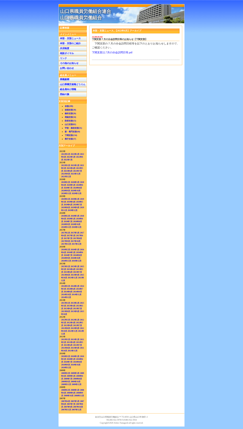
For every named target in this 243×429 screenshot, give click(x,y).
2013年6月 (68, 308)
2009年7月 (68, 379)
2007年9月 (68, 407)
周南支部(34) (70, 117)
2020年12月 (76, 193)
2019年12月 (73, 210)
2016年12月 (76, 261)
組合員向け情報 (67, 89)
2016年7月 (68, 255)
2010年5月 (71, 359)
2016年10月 (76, 258)
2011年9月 (75, 348)
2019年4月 (71, 202)
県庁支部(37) (70, 139)
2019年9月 (75, 207)
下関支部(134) (71, 135)
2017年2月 (65, 233)
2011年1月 (65, 339)
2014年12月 (66, 297)
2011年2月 (75, 339)
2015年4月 (71, 269)
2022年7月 (68, 160)
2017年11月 (66, 244)
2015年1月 (65, 266)
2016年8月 (77, 255)
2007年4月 (65, 401)
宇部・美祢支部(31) (73, 128)
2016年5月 (71, 252)
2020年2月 (65, 182)
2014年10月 (66, 294)
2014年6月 (71, 289)
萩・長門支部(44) (72, 132)
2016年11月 (66, 261)
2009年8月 (77, 379)
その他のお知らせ (69, 63)
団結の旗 (64, 94)
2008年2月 (65, 390)
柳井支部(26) (70, 113)
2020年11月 (66, 193)
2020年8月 (77, 188)
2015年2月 (75, 266)
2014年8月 (68, 292)
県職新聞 (64, 79)
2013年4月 (71, 306)
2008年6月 (71, 393)
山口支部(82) (70, 124)
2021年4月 (71, 168)
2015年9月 (75, 275)
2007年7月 (71, 404)
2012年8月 (65, 328)
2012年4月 (71, 322)
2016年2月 (65, 249)
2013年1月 (65, 303)
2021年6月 (68, 171)
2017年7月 (68, 238)
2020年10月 (76, 190)
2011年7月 (77, 345)
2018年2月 (65, 216)
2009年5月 (71, 376)
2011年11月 (73, 351)
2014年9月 (77, 292)
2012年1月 (65, 320)
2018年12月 (76, 227)
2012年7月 (77, 325)
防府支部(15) (70, 121)
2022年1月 (65, 154)
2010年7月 (68, 362)
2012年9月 (75, 328)
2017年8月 (77, 238)
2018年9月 (65, 224)
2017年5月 (71, 235)
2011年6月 (68, 345)
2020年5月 (71, 185)
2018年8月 (77, 221)
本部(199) (69, 106)
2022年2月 (75, 154)
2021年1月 (65, 165)
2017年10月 (76, 241)
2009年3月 (75, 373)
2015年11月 (73, 278)
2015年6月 (68, 272)
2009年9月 (65, 381)
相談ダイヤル (66, 53)
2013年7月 (77, 308)
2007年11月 (66, 410)
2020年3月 (75, 182)
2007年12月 (76, 410)
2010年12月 (66, 367)
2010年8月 (77, 362)
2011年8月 (65, 348)
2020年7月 (68, 188)
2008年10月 (69, 395)
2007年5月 (75, 401)
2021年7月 (77, 171)
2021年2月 (75, 165)
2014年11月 (76, 294)
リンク (63, 58)
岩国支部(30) (70, 110)
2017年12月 (76, 244)
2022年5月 (71, 157)
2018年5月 (71, 219)
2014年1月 (65, 286)
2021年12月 (66, 176)
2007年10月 (78, 407)
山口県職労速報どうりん (72, 84)
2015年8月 (65, 275)
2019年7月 (77, 205)
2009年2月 (65, 373)
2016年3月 (75, 249)
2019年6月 (68, 205)
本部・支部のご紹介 (70, 43)
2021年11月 (76, 174)
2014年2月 (75, 286)
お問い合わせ (66, 68)
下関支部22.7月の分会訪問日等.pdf (112, 52)
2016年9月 (65, 258)
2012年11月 (73, 331)
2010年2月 (75, 356)
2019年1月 (65, 199)
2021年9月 (65, 174)
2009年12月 (76, 384)
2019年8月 (65, 207)
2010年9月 (65, 365)
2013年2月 (75, 303)
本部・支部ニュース (70, 38)
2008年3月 (75, 390)
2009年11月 (66, 384)
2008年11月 (79, 395)
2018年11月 (66, 227)
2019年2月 (75, 199)
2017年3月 (75, 233)
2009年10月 (76, 381)
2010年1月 (65, 356)
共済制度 (64, 48)
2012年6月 (68, 325)
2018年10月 (76, 224)
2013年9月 (75, 311)
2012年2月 (75, 320)
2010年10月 (76, 365)
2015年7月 (77, 272)
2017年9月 (65, 241)
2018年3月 (75, 216)
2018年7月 (68, 221)
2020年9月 (65, 190)
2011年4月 (71, 342)
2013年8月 (65, 311)
